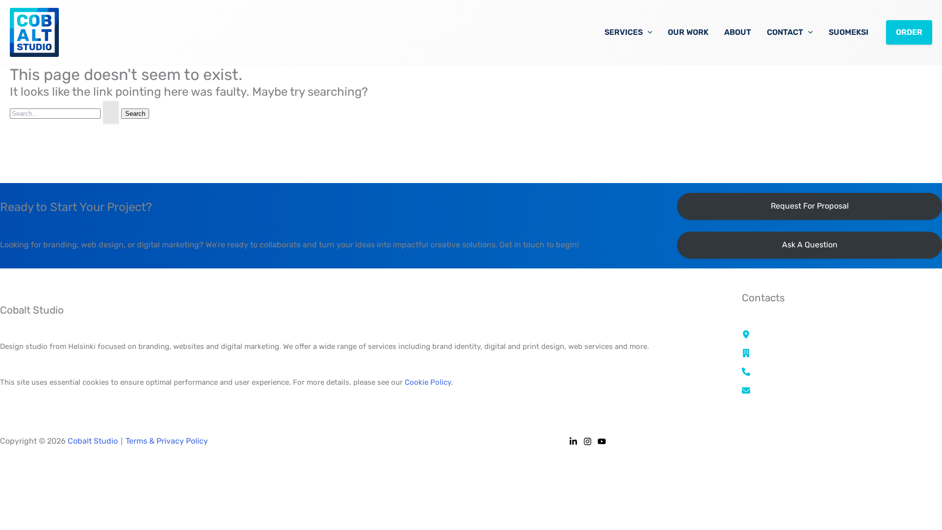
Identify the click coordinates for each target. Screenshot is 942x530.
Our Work (688, 32)
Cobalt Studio (93, 441)
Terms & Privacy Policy (167, 441)
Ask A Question (809, 244)
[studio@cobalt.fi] (777, 390)
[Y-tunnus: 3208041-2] (787, 353)
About (737, 32)
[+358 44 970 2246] (781, 371)
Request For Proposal (810, 206)
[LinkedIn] (573, 441)
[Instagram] (587, 441)
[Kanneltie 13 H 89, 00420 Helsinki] (808, 335)
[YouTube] (602, 441)
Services (623, 32)
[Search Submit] (111, 112)
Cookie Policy (428, 382)
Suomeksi (848, 32)
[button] (648, 32)
